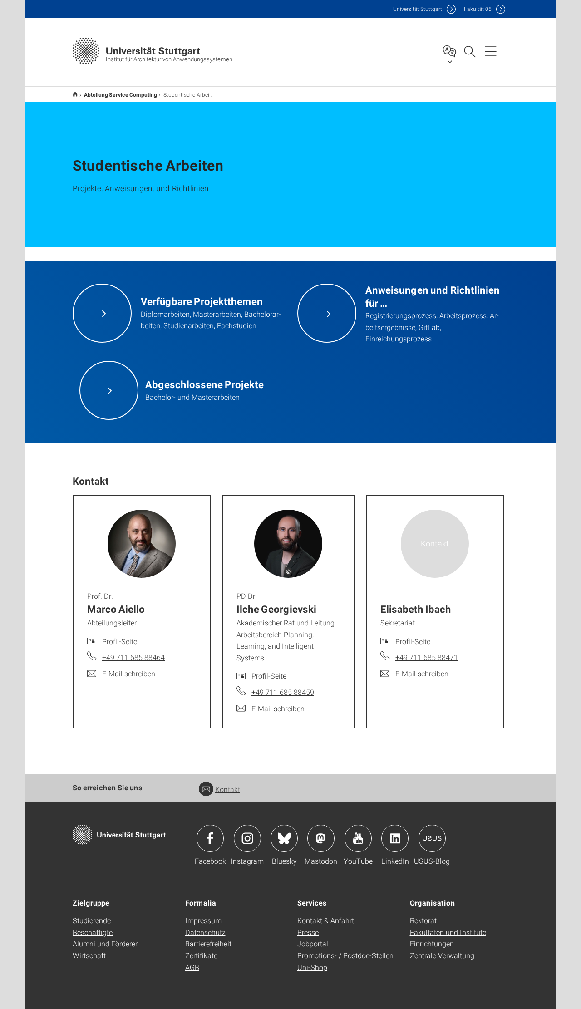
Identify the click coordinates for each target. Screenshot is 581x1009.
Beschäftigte (93, 932)
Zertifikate (201, 955)
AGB (192, 967)
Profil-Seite (119, 641)
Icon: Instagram (247, 838)
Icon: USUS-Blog (432, 838)
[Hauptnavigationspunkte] (490, 50)
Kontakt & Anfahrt (325, 920)
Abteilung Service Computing (120, 94)
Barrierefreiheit (208, 943)
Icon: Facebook (210, 838)
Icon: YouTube (358, 838)
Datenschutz (205, 932)
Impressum (203, 920)
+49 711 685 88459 (282, 692)
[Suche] (469, 50)
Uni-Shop (312, 967)
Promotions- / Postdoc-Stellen (345, 955)
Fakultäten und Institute (448, 932)
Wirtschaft (89, 955)
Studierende (92, 920)
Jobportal (312, 943)
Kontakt (227, 789)
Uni (417, 8)
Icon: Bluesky (284, 838)
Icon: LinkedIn (395, 838)
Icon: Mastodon (321, 838)
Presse (308, 932)
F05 (478, 8)
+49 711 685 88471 (426, 657)
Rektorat (423, 920)
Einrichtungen (432, 943)
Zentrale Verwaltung (442, 955)
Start (75, 94)
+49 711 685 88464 (133, 657)
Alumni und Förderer (105, 943)
